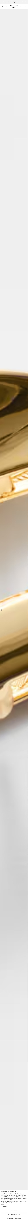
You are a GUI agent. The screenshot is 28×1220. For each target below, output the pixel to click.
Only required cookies (14, 1214)
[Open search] (7, 6)
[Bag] (25, 6)
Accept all (14, 1210)
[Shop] (2, 6)
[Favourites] (21, 6)
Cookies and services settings (14, 1218)
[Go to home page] (14, 6)
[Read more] (14, 2)
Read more (3, 1206)
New (1, 610)
